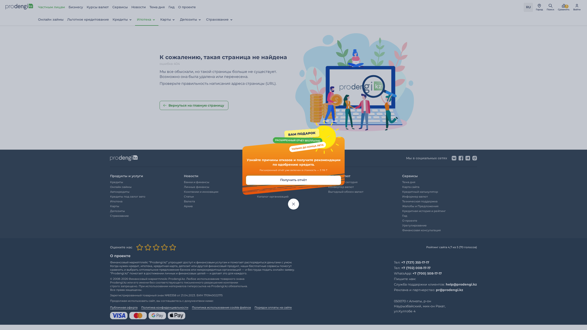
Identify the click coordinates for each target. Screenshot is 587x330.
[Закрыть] (293, 204)
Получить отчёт (293, 180)
